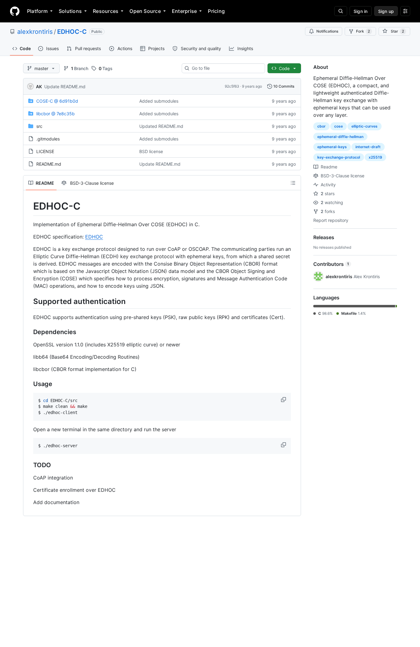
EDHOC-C (72, 31)
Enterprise (184, 11)
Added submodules (158, 101)
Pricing (216, 11)
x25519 (375, 157)
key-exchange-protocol (338, 157)
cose (338, 126)
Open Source (145, 11)
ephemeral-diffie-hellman (340, 136)
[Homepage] (15, 11)
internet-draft (368, 146)
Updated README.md (161, 126)
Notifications (327, 31)
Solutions (70, 11)
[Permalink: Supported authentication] (29, 301)
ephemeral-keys (332, 146)
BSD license (151, 151)
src (39, 126)
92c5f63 (232, 86)
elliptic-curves (364, 126)
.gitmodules (48, 138)
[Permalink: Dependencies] (29, 332)
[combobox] (226, 68)
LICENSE (45, 151)
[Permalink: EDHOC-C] (29, 206)
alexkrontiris (35, 31)
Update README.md (64, 86)
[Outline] (293, 183)
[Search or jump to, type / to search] (340, 11)
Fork (363, 31)
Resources (105, 11)
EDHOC (94, 237)
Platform (37, 11)
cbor (321, 126)
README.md (48, 164)
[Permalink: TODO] (29, 465)
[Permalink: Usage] (29, 384)
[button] (284, 399)
